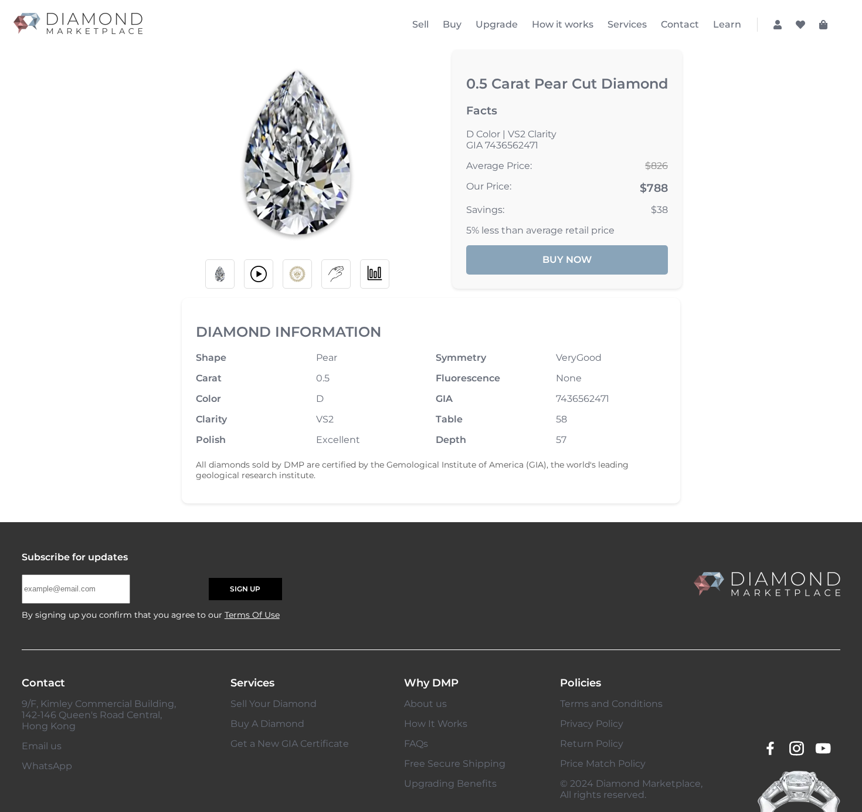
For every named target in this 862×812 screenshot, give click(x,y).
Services (627, 24)
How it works (562, 24)
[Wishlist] (800, 25)
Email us (42, 746)
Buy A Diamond (267, 723)
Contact (680, 24)
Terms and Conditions (611, 703)
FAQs (416, 743)
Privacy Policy (591, 723)
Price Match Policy (603, 763)
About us (425, 703)
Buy (452, 24)
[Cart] (823, 25)
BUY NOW (567, 259)
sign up (245, 588)
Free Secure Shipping (454, 763)
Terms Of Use (252, 615)
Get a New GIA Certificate (289, 743)
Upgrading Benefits (450, 783)
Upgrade (497, 24)
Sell (420, 24)
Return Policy (591, 743)
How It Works (435, 723)
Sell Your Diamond (273, 703)
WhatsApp (47, 766)
